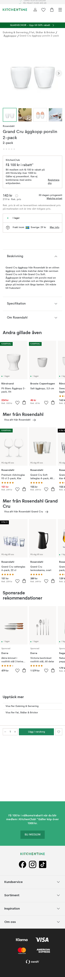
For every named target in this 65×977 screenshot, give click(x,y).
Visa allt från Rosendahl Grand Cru (23, 511)
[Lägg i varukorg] (24, 402)
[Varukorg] (52, 10)
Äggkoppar (10, 35)
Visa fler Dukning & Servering (22, 706)
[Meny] (60, 10)
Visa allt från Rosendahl (17, 420)
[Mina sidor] (35, 10)
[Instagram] (33, 865)
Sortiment (11, 895)
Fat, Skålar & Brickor (43, 32)
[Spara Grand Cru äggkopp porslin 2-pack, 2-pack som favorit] (58, 731)
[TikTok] (43, 865)
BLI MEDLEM (33, 834)
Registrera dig (53, 182)
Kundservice (13, 882)
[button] (9, 149)
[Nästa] (58, 73)
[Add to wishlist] (17, 402)
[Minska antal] (5, 731)
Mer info (54, 227)
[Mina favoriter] (43, 10)
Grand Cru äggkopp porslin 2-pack (39, 36)
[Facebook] (23, 865)
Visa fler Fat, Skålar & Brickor (22, 712)
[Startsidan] (15, 9)
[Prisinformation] (16, 195)
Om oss (10, 922)
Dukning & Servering (15, 32)
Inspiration (12, 909)
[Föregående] (6, 73)
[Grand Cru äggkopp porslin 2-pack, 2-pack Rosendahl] (32, 72)
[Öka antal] (15, 731)
